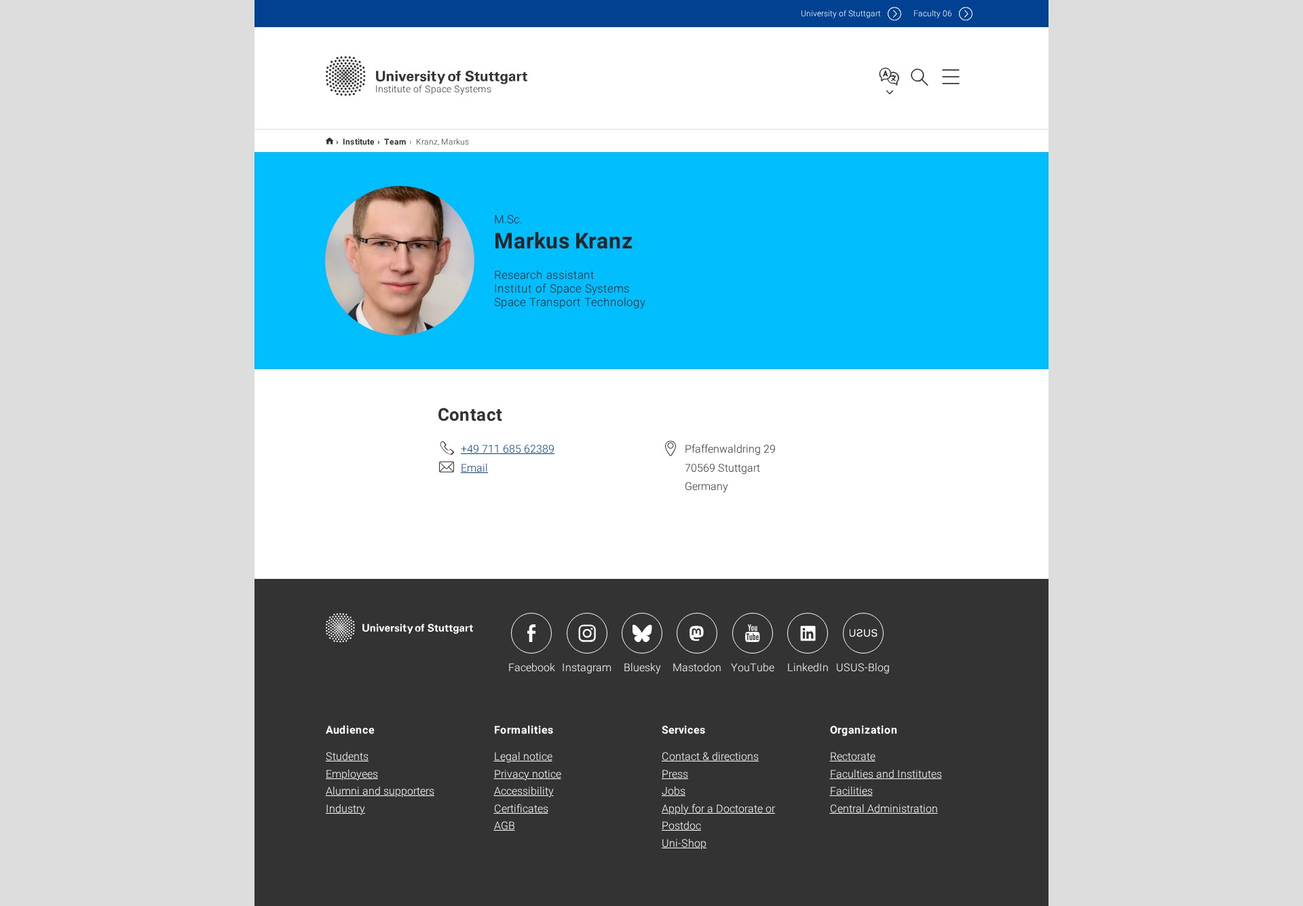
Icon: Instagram (587, 633)
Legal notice (523, 756)
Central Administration (884, 808)
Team (395, 141)
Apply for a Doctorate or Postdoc (718, 817)
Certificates (521, 808)
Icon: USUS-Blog (863, 633)
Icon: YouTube (752, 633)
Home (329, 141)
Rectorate (852, 756)
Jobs (673, 790)
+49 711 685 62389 (507, 448)
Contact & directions (710, 756)
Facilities (851, 790)
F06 (932, 13)
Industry (345, 808)
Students (347, 756)
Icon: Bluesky (642, 633)
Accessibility (524, 790)
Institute (359, 141)
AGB (504, 825)
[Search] (919, 76)
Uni (841, 13)
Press (675, 773)
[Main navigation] (951, 76)
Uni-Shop (684, 842)
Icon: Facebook (531, 633)
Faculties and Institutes (886, 773)
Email (474, 467)
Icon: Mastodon (697, 633)
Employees (352, 773)
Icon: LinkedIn (807, 633)
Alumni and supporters (380, 790)
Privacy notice (527, 773)
